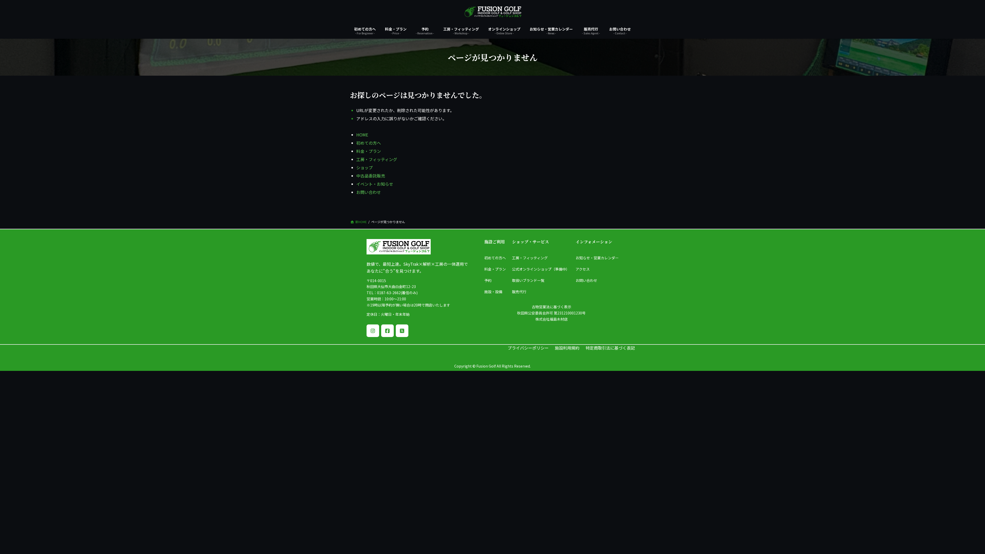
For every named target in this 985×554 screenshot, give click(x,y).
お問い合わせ (368, 192)
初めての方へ (368, 143)
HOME (362, 135)
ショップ (364, 167)
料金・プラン (368, 151)
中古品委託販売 (370, 176)
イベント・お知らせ (374, 184)
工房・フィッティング (376, 159)
